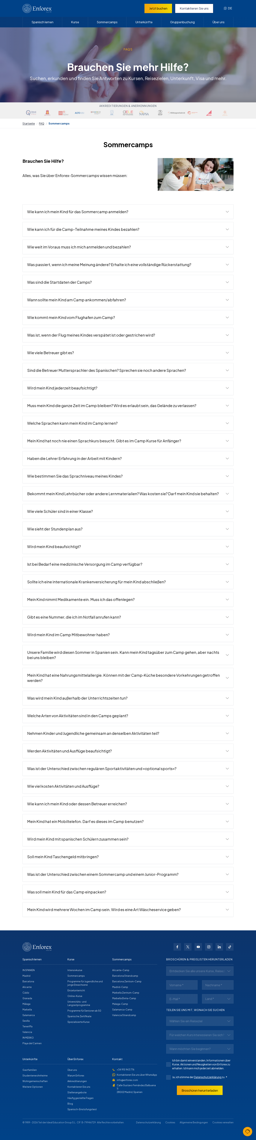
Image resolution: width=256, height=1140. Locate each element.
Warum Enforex (75, 1075)
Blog (70, 1103)
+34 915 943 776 (125, 1069)
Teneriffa (27, 1026)
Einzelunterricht (76, 990)
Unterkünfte (144, 22)
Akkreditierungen (77, 1081)
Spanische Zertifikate (79, 1016)
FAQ (41, 123)
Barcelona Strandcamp (125, 975)
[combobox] (228, 8)
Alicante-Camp (120, 970)
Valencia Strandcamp (124, 1015)
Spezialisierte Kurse (78, 1022)
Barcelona (28, 981)
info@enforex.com (127, 1080)
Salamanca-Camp (122, 1009)
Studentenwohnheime (35, 1075)
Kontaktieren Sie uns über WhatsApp (137, 1074)
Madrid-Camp (120, 987)
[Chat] (247, 1131)
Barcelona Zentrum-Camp (126, 981)
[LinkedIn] (219, 947)
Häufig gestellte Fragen (80, 1098)
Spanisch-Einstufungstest (82, 1109)
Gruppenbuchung (182, 22)
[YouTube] (198, 947)
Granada (27, 998)
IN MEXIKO (28, 1037)
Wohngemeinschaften (35, 1081)
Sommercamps (107, 22)
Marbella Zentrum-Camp (125, 992)
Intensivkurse (74, 970)
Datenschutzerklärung (208, 1077)
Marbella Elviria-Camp (124, 998)
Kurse (75, 22)
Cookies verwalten (223, 1122)
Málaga (26, 1004)
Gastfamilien (29, 1070)
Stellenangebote (77, 1092)
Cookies (170, 1122)
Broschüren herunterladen (200, 1090)
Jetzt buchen (158, 8)
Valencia (27, 1032)
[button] (128, 211)
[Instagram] (209, 947)
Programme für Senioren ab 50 (84, 1010)
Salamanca (28, 1015)
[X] (188, 947)
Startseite (28, 123)
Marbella (27, 1009)
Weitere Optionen (32, 1086)
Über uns (218, 22)
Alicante (27, 987)
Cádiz (25, 992)
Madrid (26, 975)
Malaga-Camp (120, 1004)
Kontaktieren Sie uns (194, 8)
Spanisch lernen (42, 22)
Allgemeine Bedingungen (194, 1122)
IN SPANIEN (28, 970)
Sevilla (26, 1020)
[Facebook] (177, 947)
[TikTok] (230, 947)
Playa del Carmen (32, 1043)
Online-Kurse (74, 996)
